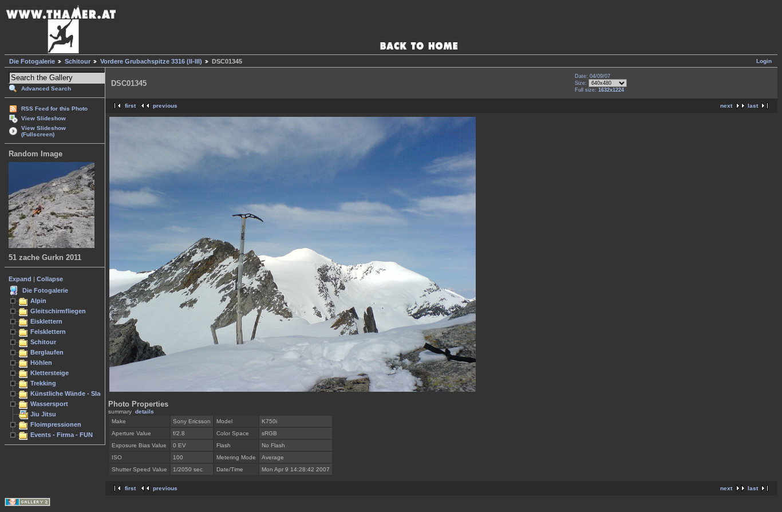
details (144, 411)
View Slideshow (43, 118)
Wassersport (49, 403)
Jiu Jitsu (43, 414)
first (130, 106)
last (753, 106)
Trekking (43, 383)
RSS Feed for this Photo (54, 108)
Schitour (77, 61)
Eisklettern (46, 321)
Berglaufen (47, 352)
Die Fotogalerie (32, 61)
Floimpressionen (55, 424)
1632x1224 (611, 90)
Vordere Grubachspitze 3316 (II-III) (151, 61)
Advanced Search (46, 88)
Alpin (38, 300)
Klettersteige (49, 372)
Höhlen (41, 362)
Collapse (50, 278)
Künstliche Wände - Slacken (72, 393)
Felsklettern (48, 331)
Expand (20, 278)
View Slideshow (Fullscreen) (43, 131)
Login (764, 61)
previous (165, 106)
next (726, 106)
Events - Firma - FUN (61, 434)
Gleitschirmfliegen (58, 311)
